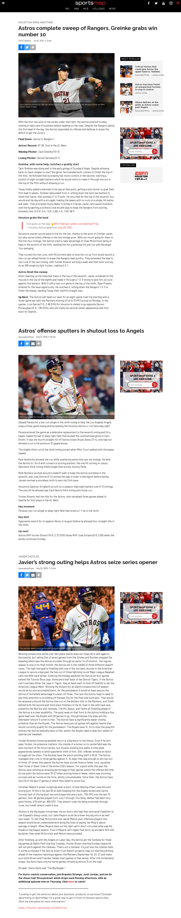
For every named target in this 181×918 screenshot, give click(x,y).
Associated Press (142, 75)
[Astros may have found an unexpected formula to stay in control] (126, 89)
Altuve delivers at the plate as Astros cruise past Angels (147, 104)
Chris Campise (24, 40)
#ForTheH (59, 223)
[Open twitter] (156, 3)
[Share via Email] (33, 343)
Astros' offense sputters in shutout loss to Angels (81, 331)
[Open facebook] (148, 3)
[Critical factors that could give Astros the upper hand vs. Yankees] (126, 71)
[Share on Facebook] (21, 47)
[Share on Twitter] (27, 47)
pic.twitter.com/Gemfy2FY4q (82, 223)
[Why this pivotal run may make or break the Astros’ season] (66, 618)
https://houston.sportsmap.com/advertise (42, 907)
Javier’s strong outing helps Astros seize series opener (88, 562)
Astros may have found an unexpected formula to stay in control (147, 87)
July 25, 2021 (65, 227)
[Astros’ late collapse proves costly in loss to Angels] (66, 387)
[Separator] (33, 47)
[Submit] (178, 3)
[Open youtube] (163, 3)
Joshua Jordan (158, 75)
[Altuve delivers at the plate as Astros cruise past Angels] (126, 107)
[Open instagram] (171, 3)
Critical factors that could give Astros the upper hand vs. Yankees (147, 69)
